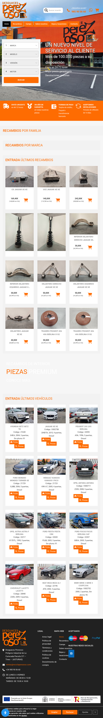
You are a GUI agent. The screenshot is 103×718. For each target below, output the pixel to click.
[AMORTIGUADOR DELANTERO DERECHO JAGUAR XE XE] (19, 232)
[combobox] (21, 45)
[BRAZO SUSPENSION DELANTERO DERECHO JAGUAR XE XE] (51, 271)
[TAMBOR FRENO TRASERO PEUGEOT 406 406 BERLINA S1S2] (51, 318)
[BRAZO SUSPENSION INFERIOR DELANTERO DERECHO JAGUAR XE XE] (83, 223)
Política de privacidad (46, 642)
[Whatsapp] (91, 10)
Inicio (6, 24)
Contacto (74, 24)
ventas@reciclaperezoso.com (18, 665)
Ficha (15, 442)
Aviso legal (47, 637)
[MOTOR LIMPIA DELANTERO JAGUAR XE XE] (19, 318)
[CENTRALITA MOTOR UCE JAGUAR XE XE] (51, 176)
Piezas (21, 446)
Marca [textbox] (13, 46)
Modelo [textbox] (13, 54)
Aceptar (54, 712)
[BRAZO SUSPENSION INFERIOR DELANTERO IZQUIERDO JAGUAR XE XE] (19, 271)
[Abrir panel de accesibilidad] (5, 713)
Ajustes (85, 712)
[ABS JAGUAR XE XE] (83, 176)
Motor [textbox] (13, 72)
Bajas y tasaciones (59, 24)
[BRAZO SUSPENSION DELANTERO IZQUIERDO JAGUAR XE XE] (83, 271)
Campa (28, 24)
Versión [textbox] (13, 63)
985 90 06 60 (79, 11)
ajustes (24, 715)
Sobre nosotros (41, 24)
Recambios (17, 24)
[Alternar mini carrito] (97, 10)
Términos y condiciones (47, 649)
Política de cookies (46, 656)
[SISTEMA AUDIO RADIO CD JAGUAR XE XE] (19, 176)
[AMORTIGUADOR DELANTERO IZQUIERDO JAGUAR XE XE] (51, 232)
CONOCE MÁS (18, 380)
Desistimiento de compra (49, 663)
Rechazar (70, 712)
